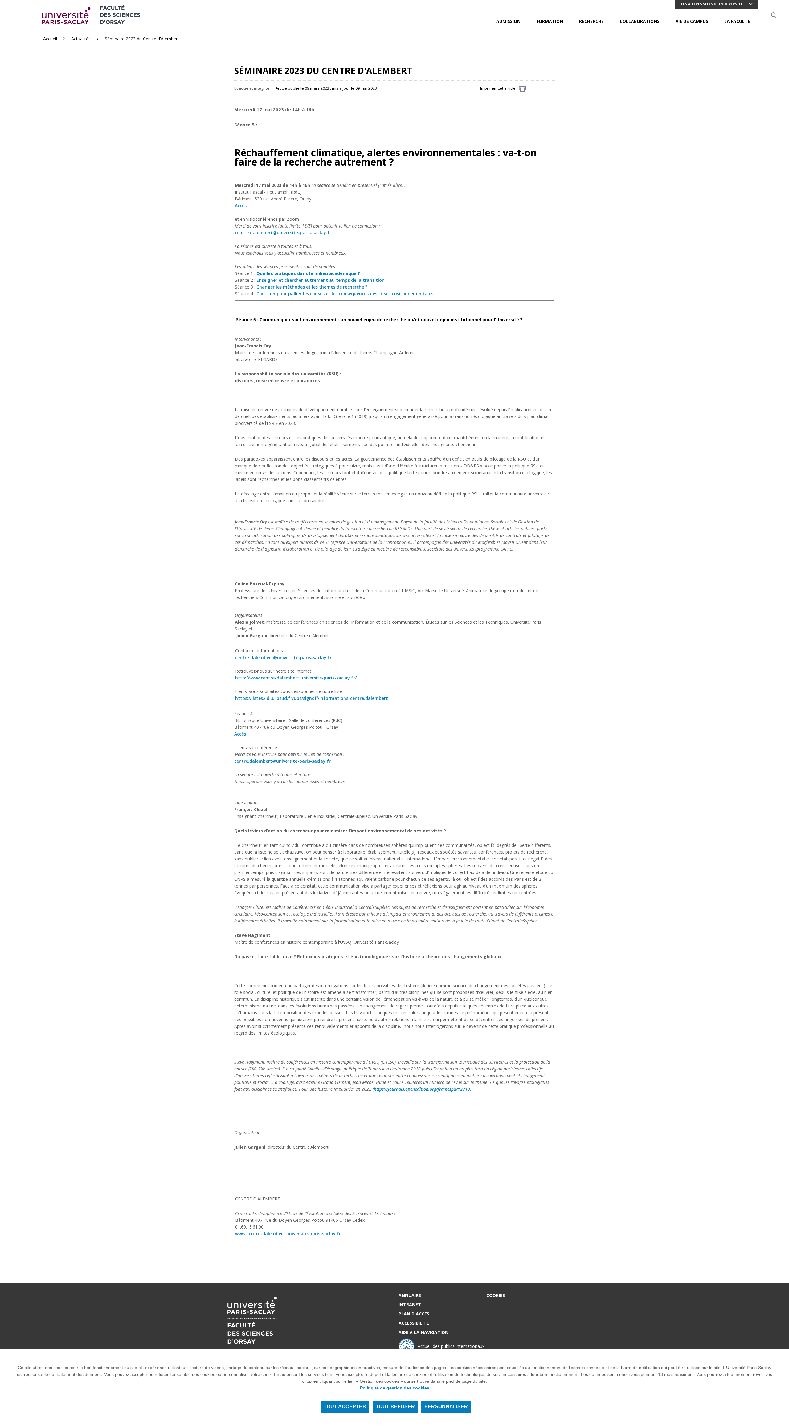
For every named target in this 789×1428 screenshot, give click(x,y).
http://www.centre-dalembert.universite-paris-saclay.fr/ (296, 678)
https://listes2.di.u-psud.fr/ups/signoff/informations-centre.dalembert (311, 698)
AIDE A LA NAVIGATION (423, 1332)
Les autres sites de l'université (712, 4)
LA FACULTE (737, 21)
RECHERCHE (591, 21)
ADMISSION (508, 21)
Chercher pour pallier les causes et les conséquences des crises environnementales (344, 294)
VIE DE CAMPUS (692, 21)
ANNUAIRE (410, 1295)
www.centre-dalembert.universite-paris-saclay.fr (288, 1234)
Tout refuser (395, 1406)
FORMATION (550, 21)
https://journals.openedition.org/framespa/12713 (422, 1089)
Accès (241, 205)
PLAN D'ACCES (414, 1314)
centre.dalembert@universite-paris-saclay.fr (283, 657)
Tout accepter (345, 1406)
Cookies (495, 1295)
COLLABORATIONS (640, 21)
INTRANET (410, 1304)
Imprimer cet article (498, 88)
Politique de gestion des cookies (394, 1387)
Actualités (81, 39)
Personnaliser (446, 1406)
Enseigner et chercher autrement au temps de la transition (320, 280)
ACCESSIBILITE (414, 1323)
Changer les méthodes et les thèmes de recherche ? (311, 287)
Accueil (50, 39)
